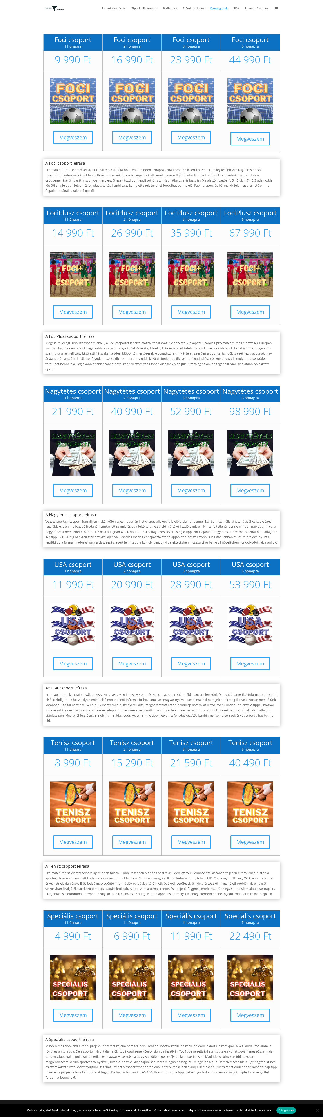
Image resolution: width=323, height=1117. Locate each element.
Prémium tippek (193, 8)
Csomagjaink (219, 8)
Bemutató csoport (257, 8)
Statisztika (170, 8)
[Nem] (317, 1110)
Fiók (236, 8)
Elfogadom (286, 1110)
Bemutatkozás (112, 8)
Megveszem (73, 137)
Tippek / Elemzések (144, 8)
